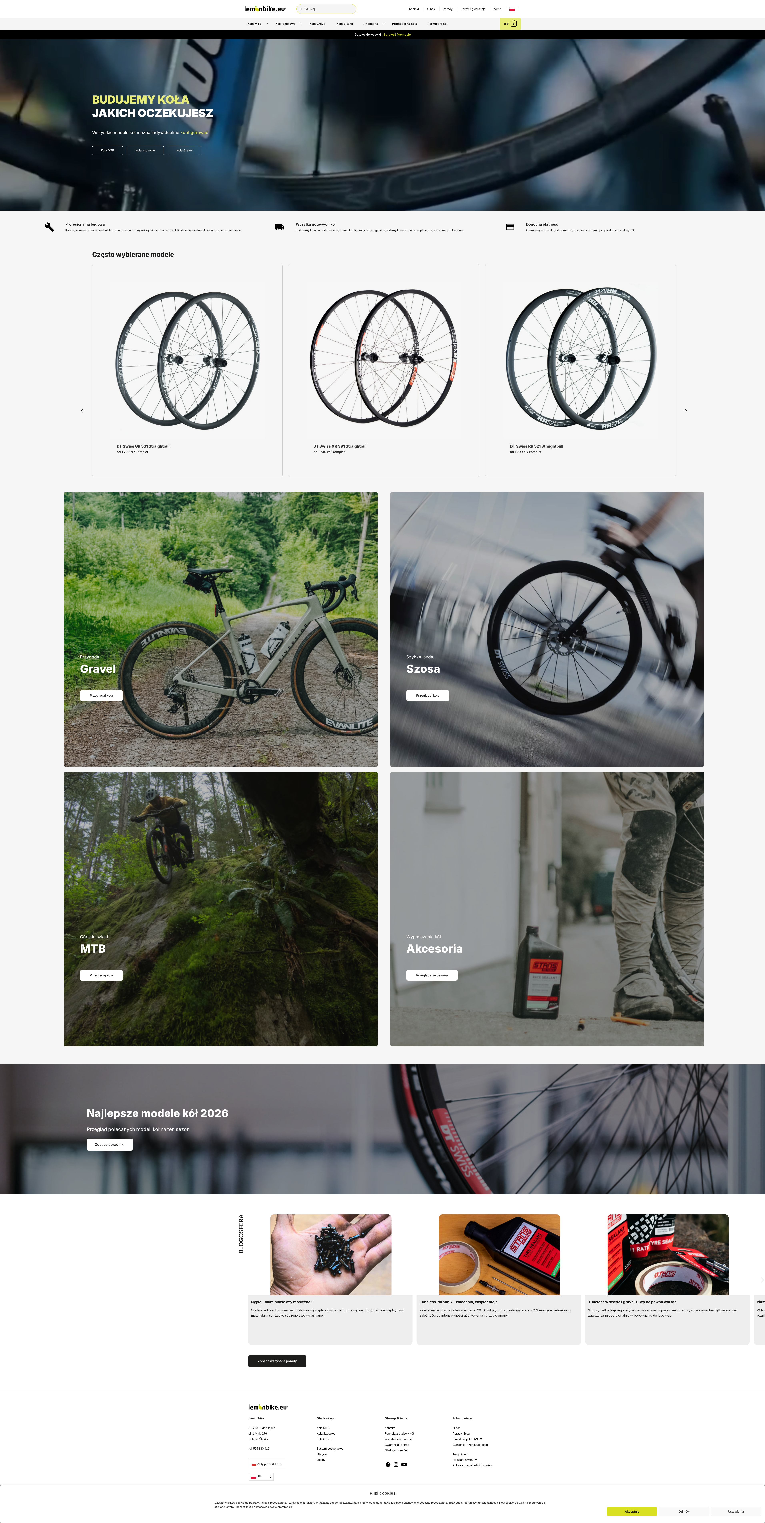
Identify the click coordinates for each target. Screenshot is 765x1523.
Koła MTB (323, 1428)
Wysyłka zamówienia (398, 1439)
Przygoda (89, 656)
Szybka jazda (419, 656)
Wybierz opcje (187, 434)
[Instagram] (396, 1464)
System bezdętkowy (330, 1448)
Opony (321, 1459)
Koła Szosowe (326, 1433)
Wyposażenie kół (423, 936)
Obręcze (322, 1454)
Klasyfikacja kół (467, 1439)
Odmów (684, 1511)
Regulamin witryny (465, 1459)
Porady (448, 9)
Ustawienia (736, 1511)
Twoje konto (460, 1454)
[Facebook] (388, 1464)
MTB (93, 948)
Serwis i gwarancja (473, 9)
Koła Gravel (324, 1439)
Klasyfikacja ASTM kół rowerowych (451, 1302)
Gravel (98, 669)
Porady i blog (461, 1433)
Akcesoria (434, 948)
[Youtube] (404, 1464)
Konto (497, 9)
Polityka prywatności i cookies (472, 1465)
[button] (759, 1492)
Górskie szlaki (94, 936)
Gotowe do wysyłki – (382, 34)
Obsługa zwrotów (396, 1450)
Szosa (423, 669)
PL (518, 9)
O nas (431, 9)
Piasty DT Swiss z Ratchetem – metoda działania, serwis (300, 1302)
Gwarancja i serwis (397, 1444)
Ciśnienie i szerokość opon (470, 1444)
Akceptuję (632, 1511)
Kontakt (414, 9)
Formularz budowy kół (399, 1433)
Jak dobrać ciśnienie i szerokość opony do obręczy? (634, 1302)
